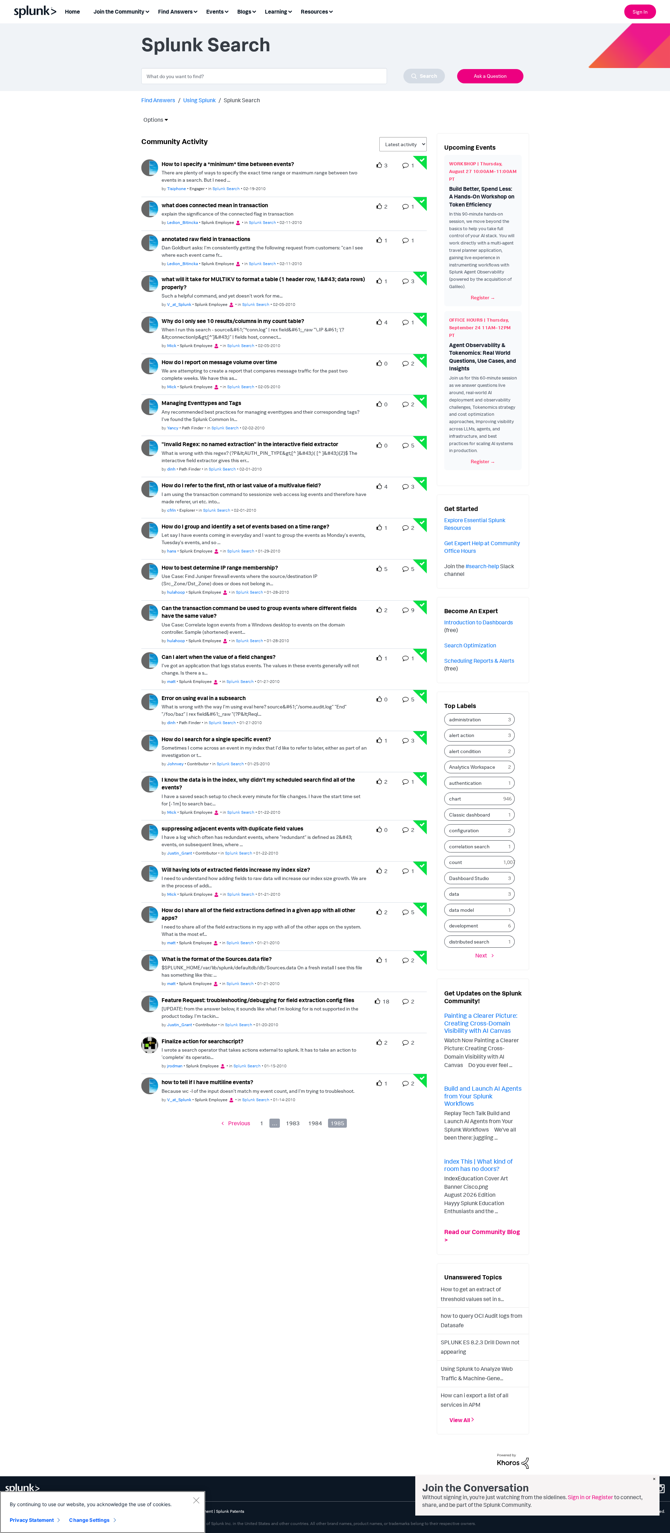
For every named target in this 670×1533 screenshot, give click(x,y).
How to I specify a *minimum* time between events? (228, 163)
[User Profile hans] (149, 529)
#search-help (482, 566)
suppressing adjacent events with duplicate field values (232, 828)
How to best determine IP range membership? (220, 567)
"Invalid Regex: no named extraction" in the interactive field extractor (250, 444)
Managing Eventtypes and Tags (201, 402)
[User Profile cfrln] (149, 488)
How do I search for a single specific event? (216, 739)
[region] (102, 1512)
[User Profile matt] (149, 659)
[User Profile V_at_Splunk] (149, 282)
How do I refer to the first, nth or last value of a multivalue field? (241, 485)
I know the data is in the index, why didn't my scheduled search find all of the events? (258, 783)
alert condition (465, 751)
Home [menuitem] (72, 11)
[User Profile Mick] (149, 324)
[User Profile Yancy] (149, 406)
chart (455, 799)
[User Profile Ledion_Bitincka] (149, 208)
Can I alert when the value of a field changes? (219, 656)
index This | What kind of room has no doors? (478, 1165)
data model (461, 910)
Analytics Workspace (472, 767)
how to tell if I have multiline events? (207, 1082)
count (455, 862)
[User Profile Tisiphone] (149, 167)
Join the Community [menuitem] (119, 11)
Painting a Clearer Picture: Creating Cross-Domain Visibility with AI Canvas (480, 1023)
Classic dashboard (469, 815)
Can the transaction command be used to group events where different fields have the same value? (259, 611)
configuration (464, 830)
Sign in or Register (590, 1497)
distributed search (469, 942)
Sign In (640, 12)
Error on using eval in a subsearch (204, 697)
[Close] (196, 1500)
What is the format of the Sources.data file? (217, 958)
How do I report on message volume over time (219, 362)
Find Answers (158, 100)
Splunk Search (226, 188)
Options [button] (151, 119)
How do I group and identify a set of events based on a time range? (245, 526)
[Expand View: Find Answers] (195, 11)
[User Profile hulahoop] (149, 570)
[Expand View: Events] (226, 11)
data (454, 894)
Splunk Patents (230, 1511)
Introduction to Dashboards (478, 622)
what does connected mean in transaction (215, 205)
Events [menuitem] (215, 11)
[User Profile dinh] (149, 447)
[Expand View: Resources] (330, 11)
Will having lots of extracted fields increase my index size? (236, 869)
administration (465, 719)
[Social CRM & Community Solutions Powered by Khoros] (513, 1460)
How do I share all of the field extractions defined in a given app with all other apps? (258, 914)
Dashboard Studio (469, 878)
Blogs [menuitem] (244, 11)
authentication (465, 783)
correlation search (469, 846)
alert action (461, 735)
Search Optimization (470, 645)
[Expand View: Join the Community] (147, 11)
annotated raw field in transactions (206, 238)
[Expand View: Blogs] (254, 11)
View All (459, 1419)
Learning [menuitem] (276, 11)
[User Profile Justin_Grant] (149, 831)
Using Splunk (199, 100)
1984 (315, 1123)
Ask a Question (490, 76)
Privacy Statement (32, 1520)
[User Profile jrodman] (149, 1044)
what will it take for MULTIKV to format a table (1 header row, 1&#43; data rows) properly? (263, 283)
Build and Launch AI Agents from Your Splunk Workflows (483, 1095)
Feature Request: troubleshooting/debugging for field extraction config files (258, 1000)
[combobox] (293, 76)
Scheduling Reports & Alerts (479, 660)
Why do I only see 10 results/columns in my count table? (233, 320)
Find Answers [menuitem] (175, 11)
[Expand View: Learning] (289, 11)
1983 (293, 1123)
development (463, 926)
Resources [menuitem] (314, 11)
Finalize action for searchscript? (203, 1041)
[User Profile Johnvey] (149, 742)
